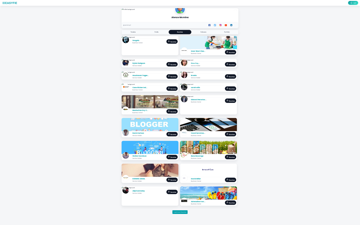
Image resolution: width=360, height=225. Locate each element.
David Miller (196, 179)
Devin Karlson (138, 133)
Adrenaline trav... (198, 201)
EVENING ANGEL (138, 179)
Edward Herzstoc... (199, 99)
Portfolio (227, 32)
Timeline (133, 32)
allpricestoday (138, 191)
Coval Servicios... (198, 133)
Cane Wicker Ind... (139, 87)
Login (353, 3)
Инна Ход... (195, 63)
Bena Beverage (197, 156)
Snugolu (135, 40)
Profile (156, 32)
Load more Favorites (180, 212)
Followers (203, 32)
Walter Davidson (139, 156)
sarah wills (195, 87)
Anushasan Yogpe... (140, 75)
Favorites (180, 32)
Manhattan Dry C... (140, 110)
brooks (194, 75)
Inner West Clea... (198, 51)
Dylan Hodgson (138, 63)
